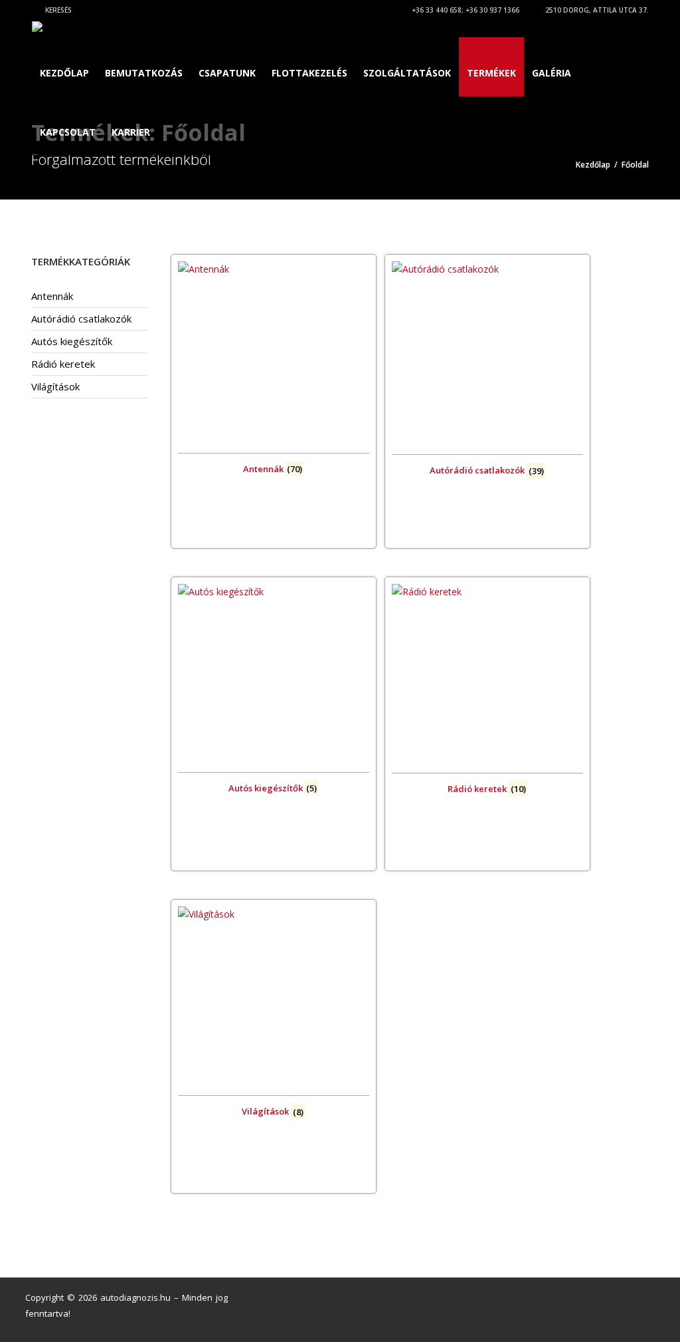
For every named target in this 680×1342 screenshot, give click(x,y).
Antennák (52, 296)
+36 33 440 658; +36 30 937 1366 (464, 10)
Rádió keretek (63, 363)
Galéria (551, 73)
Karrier (131, 132)
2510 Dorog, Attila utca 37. (596, 10)
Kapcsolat (68, 132)
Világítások (55, 386)
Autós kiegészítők (71, 341)
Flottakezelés (309, 73)
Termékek (491, 73)
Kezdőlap (64, 73)
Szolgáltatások (407, 73)
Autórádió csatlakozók (81, 318)
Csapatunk (227, 73)
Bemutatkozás (144, 73)
